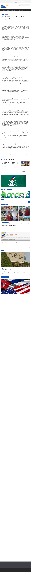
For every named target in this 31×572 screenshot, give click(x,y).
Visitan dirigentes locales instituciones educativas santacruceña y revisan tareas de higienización (15, 224)
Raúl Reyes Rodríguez (9, 226)
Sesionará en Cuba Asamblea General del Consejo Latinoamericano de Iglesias (15, 164)
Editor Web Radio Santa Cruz (10, 271)
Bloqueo (3, 14)
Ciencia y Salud (13, 10)
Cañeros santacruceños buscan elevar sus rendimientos (23, 155)
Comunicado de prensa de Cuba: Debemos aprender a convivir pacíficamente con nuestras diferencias (8, 155)
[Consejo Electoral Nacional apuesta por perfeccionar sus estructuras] (25, 161)
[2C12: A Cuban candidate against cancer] (15, 259)
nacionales (8, 10)
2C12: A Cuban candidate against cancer (10, 269)
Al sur (4, 10)
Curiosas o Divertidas (20, 10)
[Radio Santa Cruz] (2, 10)
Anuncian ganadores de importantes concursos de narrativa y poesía (5, 164)
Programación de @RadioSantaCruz (25, 7)
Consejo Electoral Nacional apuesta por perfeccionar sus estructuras (25, 168)
